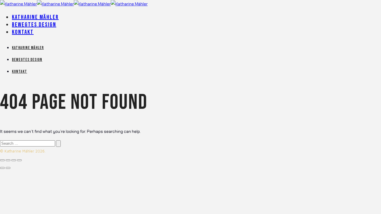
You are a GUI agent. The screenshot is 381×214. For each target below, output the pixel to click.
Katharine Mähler (35, 17)
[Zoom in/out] (19, 160)
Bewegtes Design (34, 24)
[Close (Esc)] (2, 160)
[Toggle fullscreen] (13, 160)
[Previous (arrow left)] (2, 168)
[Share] (8, 160)
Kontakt (23, 32)
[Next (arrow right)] (8, 168)
